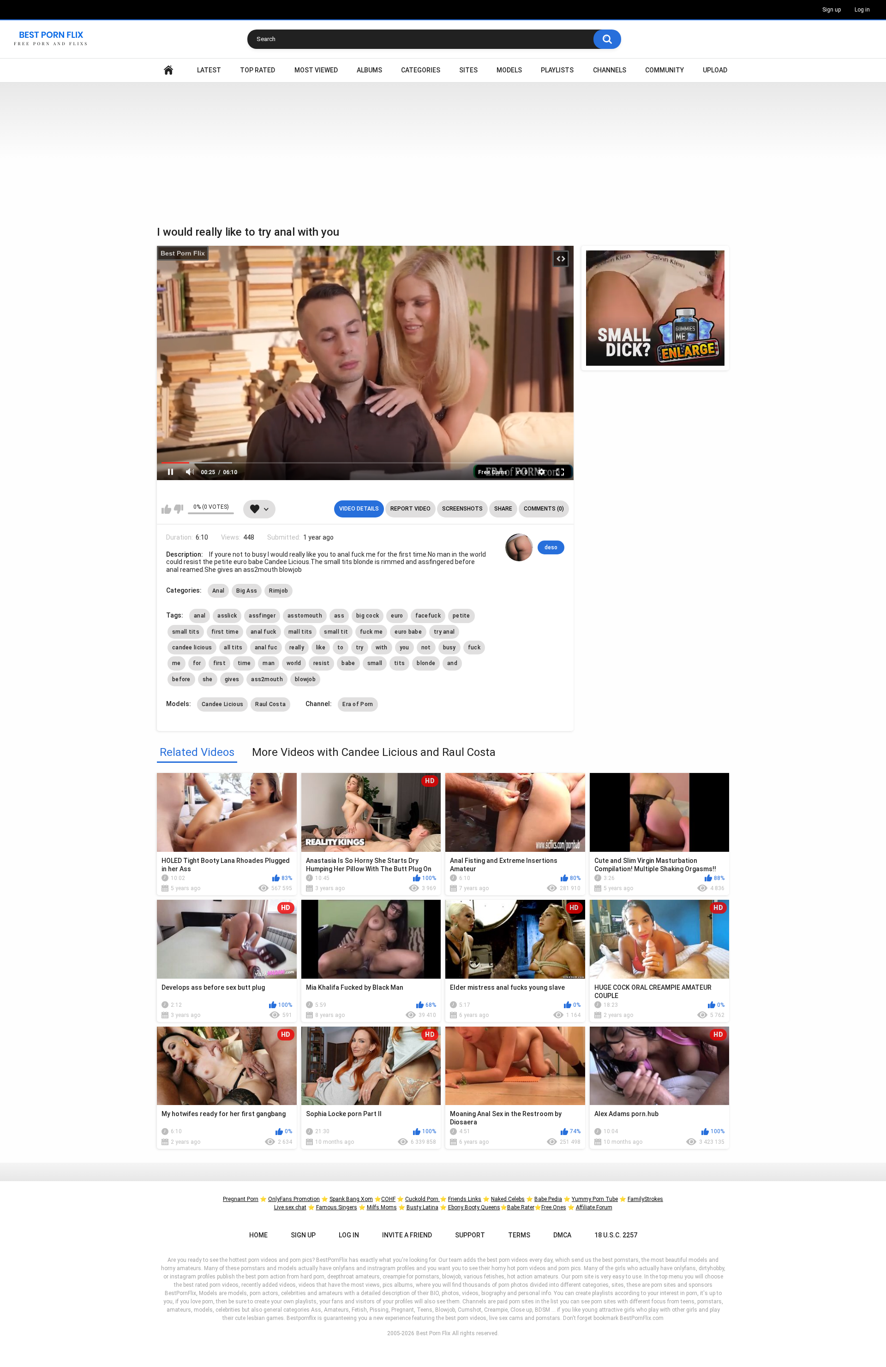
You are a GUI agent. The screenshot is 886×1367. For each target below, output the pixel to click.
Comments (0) (544, 508)
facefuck (428, 615)
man (269, 663)
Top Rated (257, 70)
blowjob (305, 679)
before (181, 679)
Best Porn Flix (183, 253)
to (340, 647)
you (404, 647)
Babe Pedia (548, 1199)
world (294, 663)
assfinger (262, 615)
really (296, 647)
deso (551, 547)
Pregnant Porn (240, 1199)
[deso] (519, 547)
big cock (367, 615)
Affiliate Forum (594, 1207)
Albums (369, 70)
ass (339, 615)
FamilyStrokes (645, 1199)
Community (664, 70)
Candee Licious (222, 704)
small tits (185, 632)
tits (399, 663)
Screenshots (462, 508)
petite (461, 615)
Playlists (557, 70)
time (244, 663)
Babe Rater (520, 1207)
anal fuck (263, 632)
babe (348, 663)
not (426, 647)
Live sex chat (290, 1207)
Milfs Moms (382, 1207)
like (320, 647)
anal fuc (266, 647)
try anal (444, 632)
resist (321, 663)
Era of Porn (357, 704)
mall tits (300, 632)
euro (397, 615)
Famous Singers (336, 1207)
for (197, 663)
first (219, 663)
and (452, 663)
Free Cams (492, 472)
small (375, 663)
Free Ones (553, 1207)
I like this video (166, 509)
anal (199, 615)
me (176, 663)
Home (168, 70)
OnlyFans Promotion (294, 1199)
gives (232, 679)
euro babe (408, 632)
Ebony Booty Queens (474, 1207)
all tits (233, 647)
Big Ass (246, 591)
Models (509, 70)
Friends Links (464, 1199)
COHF (388, 1199)
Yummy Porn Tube (595, 1199)
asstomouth (304, 615)
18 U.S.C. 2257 (615, 1235)
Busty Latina (422, 1207)
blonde (426, 663)
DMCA (562, 1235)
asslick (227, 615)
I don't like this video (178, 509)
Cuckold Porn (422, 1199)
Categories (420, 70)
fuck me (371, 632)
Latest (209, 70)
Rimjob (278, 591)
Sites (468, 70)
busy (449, 647)
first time (225, 632)
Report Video (410, 508)
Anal (218, 591)
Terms (519, 1235)
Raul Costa (270, 704)
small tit (336, 632)
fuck (474, 647)
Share (503, 508)
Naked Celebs (508, 1199)
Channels (609, 70)
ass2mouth (267, 679)
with (382, 647)
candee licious (192, 647)
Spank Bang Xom (351, 1199)
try (360, 647)
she (208, 679)
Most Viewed (316, 70)
